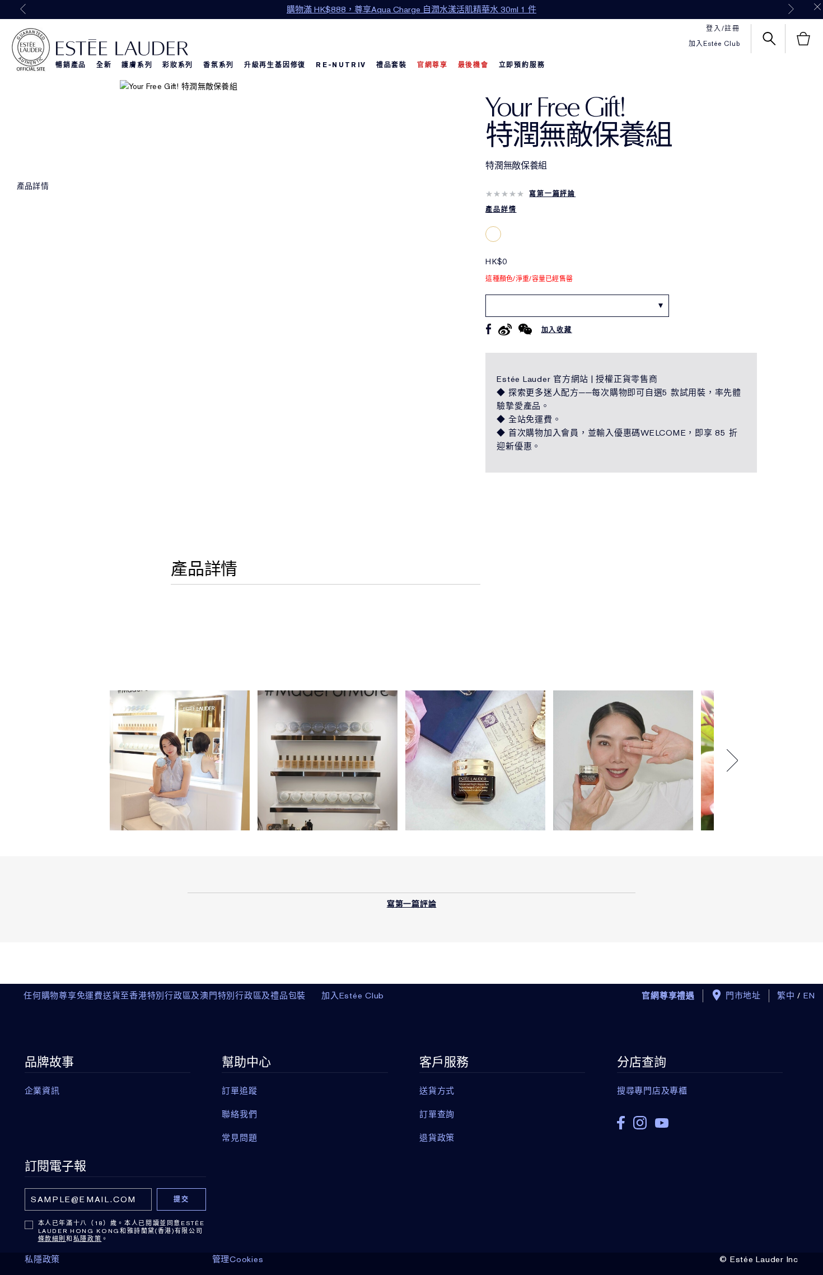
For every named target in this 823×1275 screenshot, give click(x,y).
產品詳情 (33, 186)
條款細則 (52, 1239)
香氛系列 (218, 64)
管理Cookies (238, 1259)
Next (791, 9)
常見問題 (239, 1137)
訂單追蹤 (239, 1090)
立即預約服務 (522, 64)
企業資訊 (42, 1090)
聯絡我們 (239, 1114)
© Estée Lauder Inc (758, 1259)
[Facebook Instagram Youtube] (700, 1119)
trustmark (30, 49)
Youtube (661, 1123)
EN (809, 995)
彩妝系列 (177, 64)
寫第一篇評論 (552, 193)
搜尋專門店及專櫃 (652, 1090)
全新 (104, 64)
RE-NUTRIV (341, 64)
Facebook (621, 1122)
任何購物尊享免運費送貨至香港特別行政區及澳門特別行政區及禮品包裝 (165, 995)
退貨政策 (437, 1137)
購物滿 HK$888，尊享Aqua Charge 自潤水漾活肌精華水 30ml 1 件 (411, 9)
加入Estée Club (714, 43)
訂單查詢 (437, 1114)
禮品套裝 (391, 64)
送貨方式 (437, 1090)
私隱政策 (87, 1239)
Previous (23, 9)
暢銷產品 (70, 64)
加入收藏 (556, 329)
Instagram (640, 1122)
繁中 (786, 995)
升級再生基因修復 (275, 64)
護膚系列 (136, 64)
